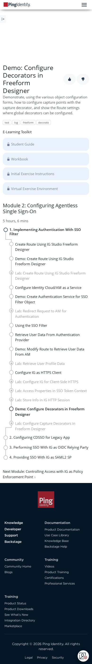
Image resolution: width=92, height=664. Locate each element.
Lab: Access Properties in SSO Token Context (51, 390)
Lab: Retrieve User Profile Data (40, 363)
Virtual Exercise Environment (34, 188)
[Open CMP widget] (83, 656)
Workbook (19, 159)
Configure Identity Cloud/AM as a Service (48, 287)
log (16, 122)
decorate (43, 122)
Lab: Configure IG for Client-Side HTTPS (46, 381)
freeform (28, 122)
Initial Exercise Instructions (32, 173)
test (7, 122)
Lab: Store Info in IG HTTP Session (42, 400)
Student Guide (22, 144)
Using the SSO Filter (31, 325)
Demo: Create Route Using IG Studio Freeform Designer (44, 261)
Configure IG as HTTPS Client (38, 372)
